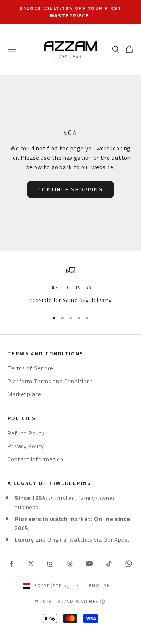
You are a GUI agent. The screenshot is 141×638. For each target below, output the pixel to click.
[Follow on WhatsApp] (128, 563)
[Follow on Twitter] (31, 563)
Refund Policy (26, 433)
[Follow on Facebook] (11, 563)
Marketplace (24, 394)
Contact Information (36, 459)
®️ (103, 601)
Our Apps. (116, 539)
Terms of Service (30, 368)
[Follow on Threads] (70, 563)
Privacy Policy (26, 446)
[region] (70, 285)
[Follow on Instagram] (50, 563)
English (100, 585)
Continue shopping (70, 189)
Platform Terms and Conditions (50, 381)
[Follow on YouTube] (89, 563)
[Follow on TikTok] (109, 563)
